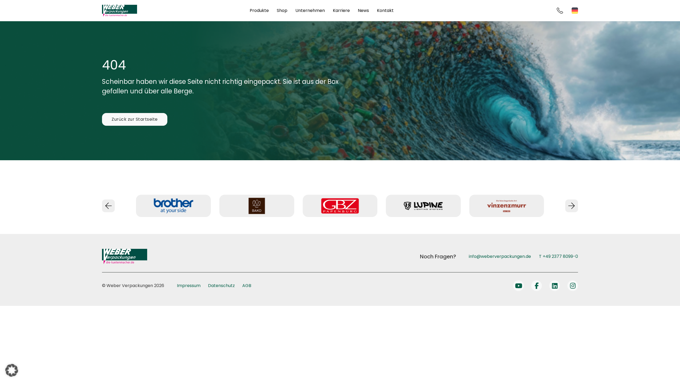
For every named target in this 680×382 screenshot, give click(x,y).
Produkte (259, 10)
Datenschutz (221, 286)
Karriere (341, 10)
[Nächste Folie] (571, 205)
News (363, 10)
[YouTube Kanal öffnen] (518, 285)
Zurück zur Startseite (135, 119)
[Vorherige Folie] (108, 205)
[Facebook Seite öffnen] (536, 285)
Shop (282, 10)
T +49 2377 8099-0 (558, 256)
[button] (11, 370)
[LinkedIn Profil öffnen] (554, 285)
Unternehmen (310, 10)
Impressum (189, 286)
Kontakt (385, 10)
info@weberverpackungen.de (500, 256)
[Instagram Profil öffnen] (572, 285)
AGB (246, 286)
